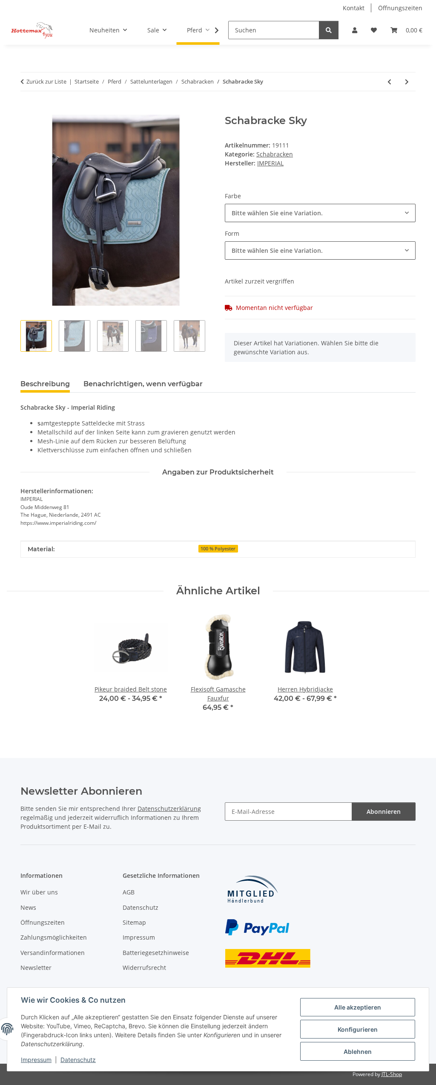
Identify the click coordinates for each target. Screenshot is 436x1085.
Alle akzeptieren (357, 1007)
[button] (354, 30)
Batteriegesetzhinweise (156, 953)
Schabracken (274, 154)
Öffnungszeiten (400, 8)
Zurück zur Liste (46, 81)
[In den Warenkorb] (27, 110)
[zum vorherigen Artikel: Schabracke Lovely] (389, 81)
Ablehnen (358, 1051)
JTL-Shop (392, 1074)
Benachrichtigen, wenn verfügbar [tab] (143, 384)
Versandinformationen (52, 953)
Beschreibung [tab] (45, 384)
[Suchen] (328, 30)
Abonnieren (384, 811)
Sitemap (134, 922)
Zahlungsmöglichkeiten (53, 937)
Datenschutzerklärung (169, 808)
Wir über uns (39, 892)
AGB (129, 892)
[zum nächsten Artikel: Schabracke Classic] (407, 81)
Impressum (36, 1059)
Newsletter (36, 967)
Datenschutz (78, 1059)
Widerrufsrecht (144, 967)
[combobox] (320, 213)
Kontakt (353, 8)
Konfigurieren (358, 1029)
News (28, 907)
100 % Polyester (218, 549)
